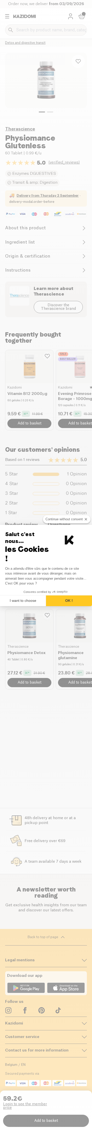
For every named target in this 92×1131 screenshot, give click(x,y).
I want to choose (23, 600)
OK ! (69, 600)
